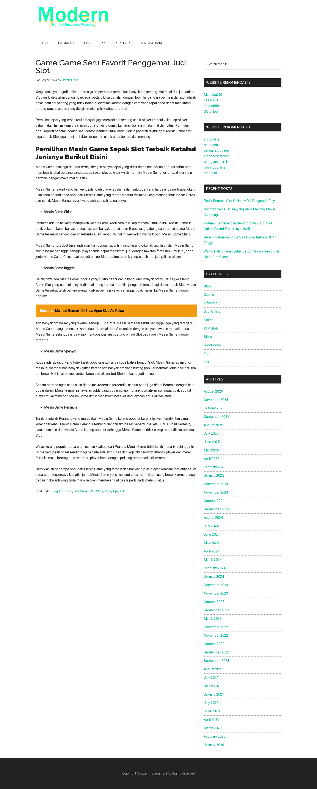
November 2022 (216, 635)
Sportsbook (212, 345)
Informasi (65, 491)
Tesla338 (211, 100)
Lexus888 (211, 106)
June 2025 (212, 442)
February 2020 (215, 736)
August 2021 (213, 669)
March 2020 (213, 728)
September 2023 (216, 610)
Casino (209, 295)
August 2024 (213, 518)
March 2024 (213, 560)
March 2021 (213, 686)
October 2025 (214, 408)
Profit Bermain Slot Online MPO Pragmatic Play (239, 201)
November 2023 (216, 593)
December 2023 (216, 585)
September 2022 (216, 652)
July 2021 (211, 677)
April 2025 (211, 459)
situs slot (211, 145)
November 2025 (216, 400)
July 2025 (211, 433)
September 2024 (216, 509)
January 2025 (214, 475)
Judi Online (81, 491)
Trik (122, 491)
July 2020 (211, 703)
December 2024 (216, 484)
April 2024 (211, 551)
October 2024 (214, 501)
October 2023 (214, 602)
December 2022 (216, 627)
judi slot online (215, 167)
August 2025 (213, 425)
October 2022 (214, 644)
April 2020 (211, 720)
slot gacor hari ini (216, 162)
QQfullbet (211, 111)
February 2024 (215, 568)
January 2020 (214, 745)
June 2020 (212, 711)
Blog (55, 491)
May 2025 (211, 450)
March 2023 (213, 619)
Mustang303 (213, 95)
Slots (107, 491)
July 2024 (211, 526)
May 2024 (211, 543)
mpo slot (210, 173)
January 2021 (214, 694)
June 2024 (212, 534)
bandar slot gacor (217, 150)
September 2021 (216, 661)
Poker (208, 320)
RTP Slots (96, 491)
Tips (115, 491)
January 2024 (214, 576)
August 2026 (213, 391)
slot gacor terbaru (217, 156)
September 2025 (216, 417)
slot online (212, 139)
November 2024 (216, 492)
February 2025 (215, 467)
